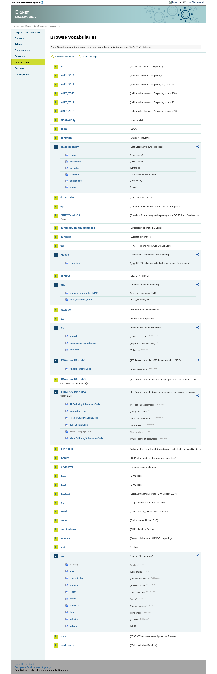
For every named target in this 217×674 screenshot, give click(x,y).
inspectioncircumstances (83, 343)
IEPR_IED (66, 449)
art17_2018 (67, 111)
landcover (66, 467)
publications (68, 529)
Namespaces (22, 74)
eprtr (63, 206)
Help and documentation (28, 32)
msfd (63, 511)
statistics (74, 605)
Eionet (28, 26)
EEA (28, 2)
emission (74, 585)
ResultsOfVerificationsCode (84, 418)
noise (63, 520)
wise (63, 636)
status (73, 187)
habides (65, 309)
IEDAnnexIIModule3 (73, 379)
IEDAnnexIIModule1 (73, 360)
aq (62, 66)
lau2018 (65, 493)
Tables (18, 44)
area (72, 571)
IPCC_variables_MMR (81, 299)
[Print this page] (181, 2)
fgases (64, 254)
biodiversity (67, 120)
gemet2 (65, 275)
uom (63, 556)
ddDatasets (75, 161)
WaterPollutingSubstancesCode (86, 438)
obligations (76, 180)
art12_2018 (67, 84)
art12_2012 (67, 75)
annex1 (73, 336)
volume (73, 626)
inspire (64, 458)
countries (75, 263)
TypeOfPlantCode (79, 425)
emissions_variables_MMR (84, 293)
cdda (63, 128)
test (62, 547)
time (72, 612)
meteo (73, 598)
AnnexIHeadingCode (80, 369)
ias (62, 318)
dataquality (67, 197)
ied (62, 327)
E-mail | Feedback (24, 664)
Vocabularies (22, 62)
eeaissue (74, 174)
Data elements (22, 50)
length (73, 592)
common (66, 137)
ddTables (74, 168)
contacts (74, 155)
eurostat (65, 236)
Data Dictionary (40, 26)
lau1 (63, 475)
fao (62, 245)
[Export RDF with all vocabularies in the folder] (197, 147)
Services (19, 68)
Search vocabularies (64, 57)
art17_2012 (67, 102)
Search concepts (90, 57)
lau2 (63, 484)
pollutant (74, 349)
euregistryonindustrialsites (77, 227)
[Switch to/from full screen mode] (185, 2)
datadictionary (69, 146)
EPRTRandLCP (70, 215)
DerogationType (78, 411)
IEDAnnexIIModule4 (73, 392)
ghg (62, 284)
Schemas (20, 56)
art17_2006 (67, 93)
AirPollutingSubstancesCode (85, 404)
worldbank (67, 645)
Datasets (19, 38)
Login (174, 2)
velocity (74, 619)
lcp (62, 502)
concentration (77, 578)
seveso (65, 538)
